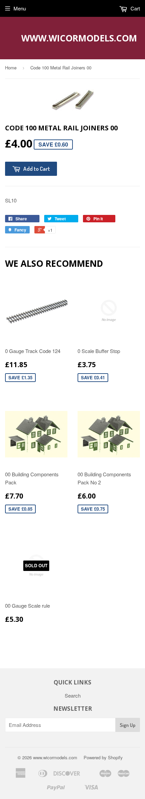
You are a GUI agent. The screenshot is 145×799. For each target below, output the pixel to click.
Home (11, 67)
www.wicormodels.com (72, 38)
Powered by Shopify (103, 757)
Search (73, 695)
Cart (134, 8)
